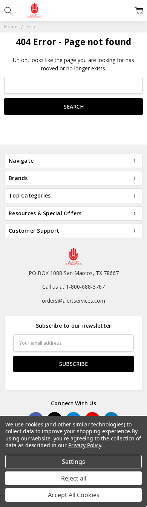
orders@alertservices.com (73, 300)
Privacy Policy (84, 445)
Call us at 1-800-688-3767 (73, 286)
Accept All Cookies (74, 495)
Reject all (73, 478)
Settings (73, 461)
